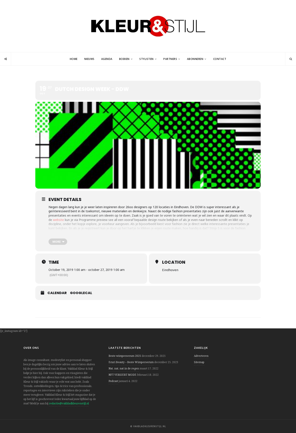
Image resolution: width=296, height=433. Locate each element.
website (58, 220)
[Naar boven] (285, 419)
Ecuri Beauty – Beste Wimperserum (131, 362)
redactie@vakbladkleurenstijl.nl (69, 403)
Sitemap (199, 362)
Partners (170, 59)
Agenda (106, 59)
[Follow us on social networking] (5, 59)
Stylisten (146, 59)
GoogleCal (81, 293)
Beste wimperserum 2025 (125, 356)
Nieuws (89, 59)
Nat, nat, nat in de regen (124, 368)
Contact (219, 59)
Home (74, 59)
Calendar (57, 293)
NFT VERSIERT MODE (122, 375)
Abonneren (195, 59)
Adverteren (201, 356)
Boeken (124, 59)
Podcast (113, 381)
